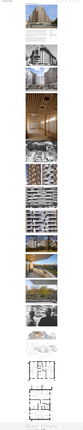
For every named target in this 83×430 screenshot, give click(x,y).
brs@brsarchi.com (29, 426)
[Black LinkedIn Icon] (42, 429)
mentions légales (37, 429)
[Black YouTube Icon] (44, 429)
